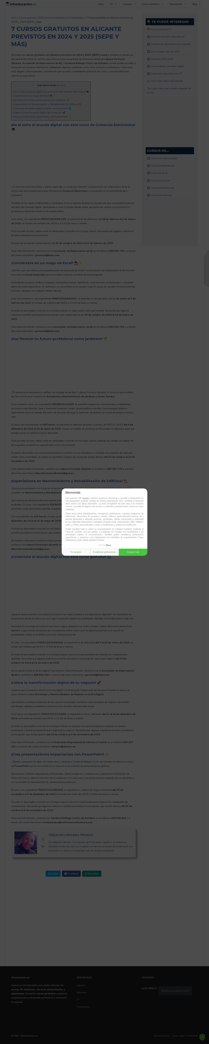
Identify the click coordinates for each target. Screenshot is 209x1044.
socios (85, 498)
